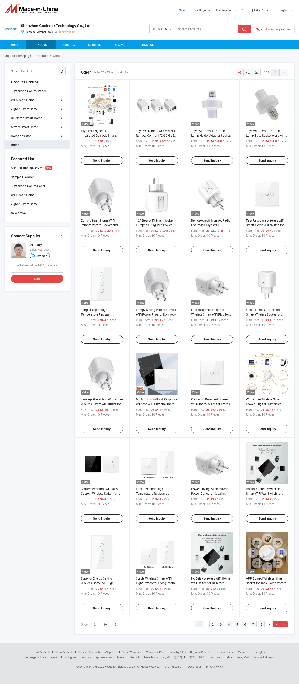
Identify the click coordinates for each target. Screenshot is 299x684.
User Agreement (174, 666)
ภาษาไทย (214, 657)
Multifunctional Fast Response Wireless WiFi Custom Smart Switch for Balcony (156, 404)
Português (70, 657)
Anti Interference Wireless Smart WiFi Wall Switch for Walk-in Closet (263, 493)
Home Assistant (22, 136)
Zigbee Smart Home (24, 109)
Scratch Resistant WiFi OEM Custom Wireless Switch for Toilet (99, 493)
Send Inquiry (102, 160)
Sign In (183, 10)
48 (114, 624)
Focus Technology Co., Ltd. (121, 666)
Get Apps (262, 10)
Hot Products (42, 652)
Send (37, 279)
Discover (119, 44)
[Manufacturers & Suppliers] (32, 9)
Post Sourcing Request (276, 29)
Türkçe (228, 657)
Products (43, 44)
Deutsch (135, 657)
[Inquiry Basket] (244, 10)
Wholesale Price (155, 652)
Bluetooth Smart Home (26, 118)
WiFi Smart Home (22, 100)
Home (15, 44)
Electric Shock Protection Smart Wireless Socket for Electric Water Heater (263, 314)
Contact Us (146, 44)
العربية (166, 657)
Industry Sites (178, 652)
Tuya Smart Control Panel (28, 91)
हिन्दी (201, 657)
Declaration (195, 666)
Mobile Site (244, 652)
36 (105, 624)
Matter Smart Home (24, 127)
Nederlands (151, 657)
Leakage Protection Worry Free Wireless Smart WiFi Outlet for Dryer (102, 404)
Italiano (120, 657)
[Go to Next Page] (284, 72)
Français (86, 657)
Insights (260, 652)
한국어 (178, 657)
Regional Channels (201, 652)
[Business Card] (61, 236)
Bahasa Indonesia (264, 657)
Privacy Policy (214, 666)
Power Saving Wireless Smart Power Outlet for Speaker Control (210, 493)
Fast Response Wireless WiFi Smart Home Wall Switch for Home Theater (265, 225)
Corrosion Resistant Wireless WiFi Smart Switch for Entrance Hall (212, 404)
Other (15, 145)
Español (54, 657)
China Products (64, 652)
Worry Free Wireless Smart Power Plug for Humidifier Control (263, 404)
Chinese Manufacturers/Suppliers (97, 652)
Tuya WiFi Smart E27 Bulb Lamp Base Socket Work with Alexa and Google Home (265, 135)
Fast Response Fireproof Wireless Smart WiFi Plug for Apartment (210, 314)
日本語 (191, 657)
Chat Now (41, 255)
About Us (68, 44)
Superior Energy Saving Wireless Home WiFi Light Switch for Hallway (98, 583)
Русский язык (103, 657)
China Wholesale (132, 652)
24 (95, 624)
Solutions (94, 44)
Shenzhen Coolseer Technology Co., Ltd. (56, 25)
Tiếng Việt (243, 657)
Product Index (225, 652)
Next (278, 624)
